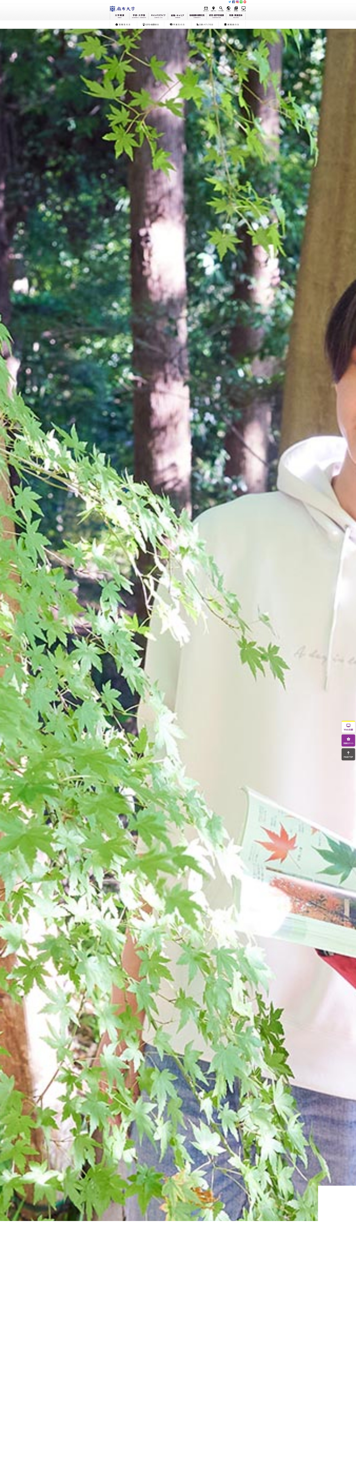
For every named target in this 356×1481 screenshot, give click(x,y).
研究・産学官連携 (216, 16)
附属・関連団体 (236, 16)
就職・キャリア (177, 16)
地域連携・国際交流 (197, 16)
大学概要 (119, 16)
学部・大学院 (139, 16)
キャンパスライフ (158, 16)
